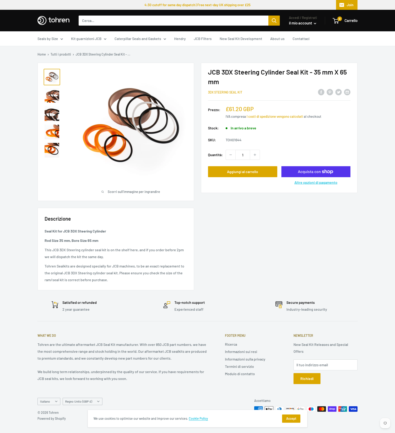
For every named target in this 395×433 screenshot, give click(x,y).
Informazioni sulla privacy (245, 359)
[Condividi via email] (347, 91)
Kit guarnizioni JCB (86, 38)
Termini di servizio (239, 366)
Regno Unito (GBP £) (78, 401)
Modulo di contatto (240, 374)
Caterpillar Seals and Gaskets (138, 38)
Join (350, 5)
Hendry (180, 38)
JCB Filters (203, 38)
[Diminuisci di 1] (230, 155)
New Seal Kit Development (241, 38)
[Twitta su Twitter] (338, 91)
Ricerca (231, 344)
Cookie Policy (198, 418)
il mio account (301, 23)
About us (277, 38)
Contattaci (301, 38)
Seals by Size (47, 38)
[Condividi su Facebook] (321, 91)
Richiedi (307, 378)
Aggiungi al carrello (242, 171)
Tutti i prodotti (61, 54)
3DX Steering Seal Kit (225, 92)
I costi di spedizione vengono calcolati (275, 116)
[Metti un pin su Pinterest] (330, 91)
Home (41, 54)
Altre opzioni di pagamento (315, 182)
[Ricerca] (274, 21)
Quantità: (215, 154)
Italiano (45, 401)
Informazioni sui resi (241, 351)
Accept (291, 418)
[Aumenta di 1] (255, 155)
